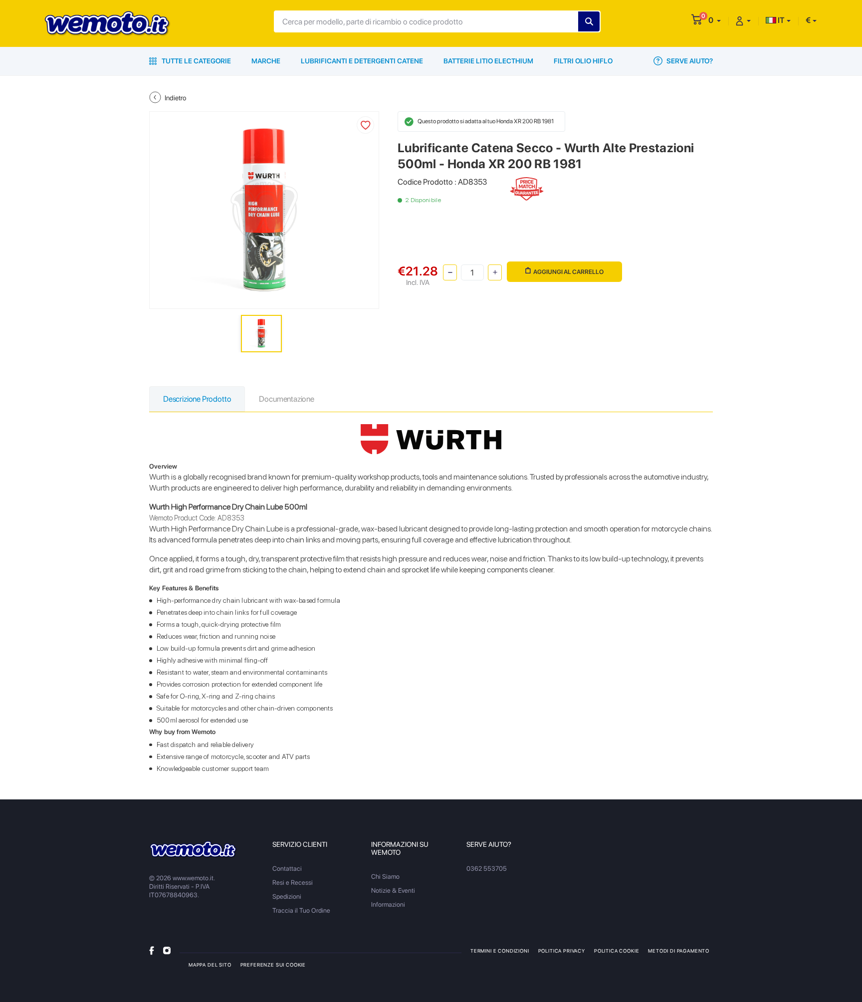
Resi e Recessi (292, 882)
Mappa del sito (210, 965)
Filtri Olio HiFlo (583, 61)
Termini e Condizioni (499, 951)
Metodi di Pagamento (678, 951)
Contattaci (287, 868)
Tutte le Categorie (195, 61)
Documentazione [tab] (286, 399)
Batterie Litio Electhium (488, 61)
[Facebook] (151, 950)
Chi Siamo (385, 876)
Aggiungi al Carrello (568, 271)
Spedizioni (286, 896)
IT (780, 20)
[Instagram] (167, 950)
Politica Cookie (616, 951)
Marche (265, 61)
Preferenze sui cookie (273, 965)
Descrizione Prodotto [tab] (197, 399)
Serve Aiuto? (689, 61)
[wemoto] (193, 849)
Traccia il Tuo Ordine (301, 910)
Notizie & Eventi (393, 890)
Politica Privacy (561, 951)
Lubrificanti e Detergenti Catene (362, 61)
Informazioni (388, 904)
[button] (714, 20)
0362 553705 (486, 868)
